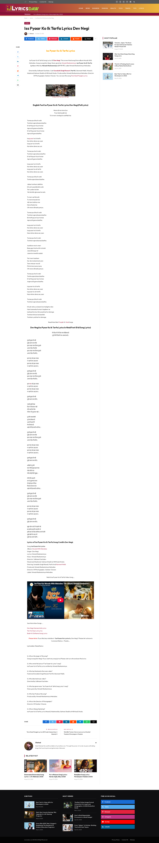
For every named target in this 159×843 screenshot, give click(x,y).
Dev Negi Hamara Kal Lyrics (36, 628)
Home (81, 8)
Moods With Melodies (39, 549)
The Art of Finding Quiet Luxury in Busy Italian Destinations (124, 65)
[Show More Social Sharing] (95, 39)
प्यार (30, 384)
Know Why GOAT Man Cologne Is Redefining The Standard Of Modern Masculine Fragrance (46, 825)
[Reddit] (18, 71)
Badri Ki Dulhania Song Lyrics (37, 633)
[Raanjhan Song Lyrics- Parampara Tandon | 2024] (85, 765)
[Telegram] (18, 75)
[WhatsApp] (18, 80)
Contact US (43, 2)
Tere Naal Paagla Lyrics (79, 76)
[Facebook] (18, 52)
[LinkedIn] (18, 61)
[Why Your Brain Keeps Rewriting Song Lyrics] (108, 56)
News (88, 8)
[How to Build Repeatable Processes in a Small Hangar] (68, 817)
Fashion (105, 8)
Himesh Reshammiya (69, 63)
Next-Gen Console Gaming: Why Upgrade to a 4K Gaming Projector (46, 814)
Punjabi (61, 322)
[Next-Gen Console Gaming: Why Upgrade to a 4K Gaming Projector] (29, 814)
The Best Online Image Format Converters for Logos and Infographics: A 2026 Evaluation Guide (84, 805)
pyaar (31, 138)
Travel (128, 8)
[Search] (134, 2)
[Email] (18, 85)
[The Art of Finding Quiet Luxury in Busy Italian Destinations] (108, 66)
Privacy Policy (33, 2)
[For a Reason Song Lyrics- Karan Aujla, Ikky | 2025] (60, 765)
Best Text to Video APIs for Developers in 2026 (123, 75)
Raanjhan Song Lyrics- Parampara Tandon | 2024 (83, 776)
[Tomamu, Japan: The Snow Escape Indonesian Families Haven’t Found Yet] (108, 45)
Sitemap (51, 2)
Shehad (32, 33)
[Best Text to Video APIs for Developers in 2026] (108, 76)
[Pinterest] (18, 66)
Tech (121, 8)
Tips (134, 8)
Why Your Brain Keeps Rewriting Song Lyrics (125, 55)
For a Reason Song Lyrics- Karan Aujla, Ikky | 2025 (48, 14)
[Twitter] (18, 57)
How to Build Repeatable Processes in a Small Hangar (83, 816)
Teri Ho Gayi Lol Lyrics (34, 631)
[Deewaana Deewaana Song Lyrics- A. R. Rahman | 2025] (35, 765)
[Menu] (25, 2)
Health (113, 8)
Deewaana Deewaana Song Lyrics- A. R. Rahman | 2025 (34, 776)
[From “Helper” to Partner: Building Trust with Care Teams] (68, 827)
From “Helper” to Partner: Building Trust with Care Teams (85, 826)
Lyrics (141, 8)
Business (95, 8)
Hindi (67, 322)
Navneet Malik (61, 564)
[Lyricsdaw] (22, 8)
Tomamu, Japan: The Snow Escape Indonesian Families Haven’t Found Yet (123, 44)
